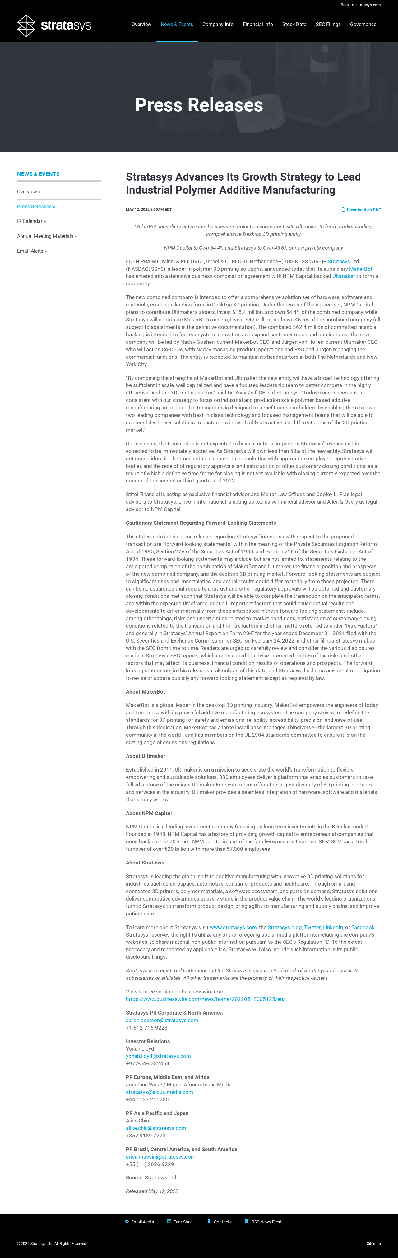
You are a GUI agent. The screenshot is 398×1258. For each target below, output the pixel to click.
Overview (141, 24)
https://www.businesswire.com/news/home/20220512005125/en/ (205, 999)
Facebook (363, 927)
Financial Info (258, 24)
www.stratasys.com (233, 927)
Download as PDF (363, 209)
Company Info (218, 24)
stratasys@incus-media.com (159, 1092)
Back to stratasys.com (361, 5)
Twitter (312, 927)
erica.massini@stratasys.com (161, 1157)
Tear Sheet (184, 1221)
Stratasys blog (285, 927)
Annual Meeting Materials (45, 236)
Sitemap (374, 1244)
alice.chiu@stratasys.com (156, 1128)
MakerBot (361, 269)
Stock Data (294, 24)
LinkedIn (333, 927)
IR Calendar (29, 221)
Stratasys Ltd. (41, 1244)
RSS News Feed (266, 1221)
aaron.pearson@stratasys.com (162, 1020)
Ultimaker (343, 276)
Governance (363, 24)
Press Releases (34, 207)
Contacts (223, 1221)
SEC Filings (328, 24)
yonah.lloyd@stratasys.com (158, 1056)
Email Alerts (30, 251)
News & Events (177, 24)
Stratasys (339, 262)
